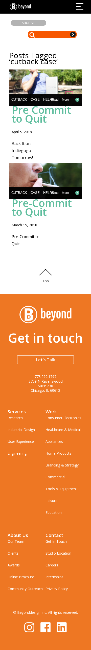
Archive (28, 23)
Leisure (51, 500)
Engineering (17, 453)
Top (45, 280)
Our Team (16, 541)
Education (54, 512)
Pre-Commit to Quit (42, 207)
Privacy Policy (57, 588)
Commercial (55, 477)
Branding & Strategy (62, 465)
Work (51, 412)
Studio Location (58, 553)
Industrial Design (21, 429)
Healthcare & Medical (63, 429)
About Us (18, 535)
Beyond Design (21, 7)
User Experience (21, 441)
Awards (14, 565)
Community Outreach (25, 588)
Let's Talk (45, 360)
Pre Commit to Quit (41, 114)
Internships (54, 576)
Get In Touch (56, 541)
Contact (54, 535)
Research (15, 417)
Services (17, 412)
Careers (52, 565)
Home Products (58, 453)
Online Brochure (21, 576)
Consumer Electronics (63, 417)
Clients (13, 553)
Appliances (54, 441)
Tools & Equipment (61, 488)
